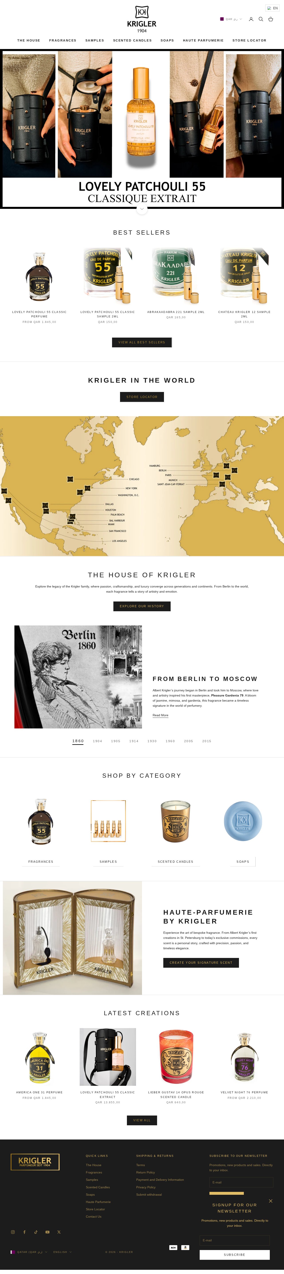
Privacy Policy (146, 1187)
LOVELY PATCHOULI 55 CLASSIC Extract (108, 1094)
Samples (94, 40)
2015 (207, 741)
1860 (78, 741)
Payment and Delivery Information (160, 1179)
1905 (115, 741)
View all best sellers (141, 342)
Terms (140, 1165)
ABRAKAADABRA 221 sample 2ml (176, 312)
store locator (142, 397)
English (60, 1252)
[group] (142, 129)
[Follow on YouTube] (47, 1232)
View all (142, 1120)
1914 (134, 741)
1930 (152, 741)
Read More (160, 715)
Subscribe (234, 1254)
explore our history (142, 606)
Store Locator (250, 40)
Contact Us (93, 1216)
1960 (170, 741)
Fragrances (63, 40)
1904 (97, 741)
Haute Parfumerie (203, 40)
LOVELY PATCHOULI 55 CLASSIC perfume (39, 314)
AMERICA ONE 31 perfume (39, 1092)
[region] (142, 129)
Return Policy (145, 1172)
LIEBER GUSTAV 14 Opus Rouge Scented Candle (176, 1094)
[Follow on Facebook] (24, 1232)
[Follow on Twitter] (59, 1232)
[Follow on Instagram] (13, 1232)
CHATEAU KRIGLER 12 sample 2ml (244, 314)
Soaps (167, 40)
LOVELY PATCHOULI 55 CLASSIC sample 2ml (108, 314)
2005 (188, 741)
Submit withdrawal (149, 1194)
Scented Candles (132, 40)
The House (28, 40)
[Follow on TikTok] (36, 1232)
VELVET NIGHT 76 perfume (244, 1092)
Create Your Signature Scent (201, 962)
